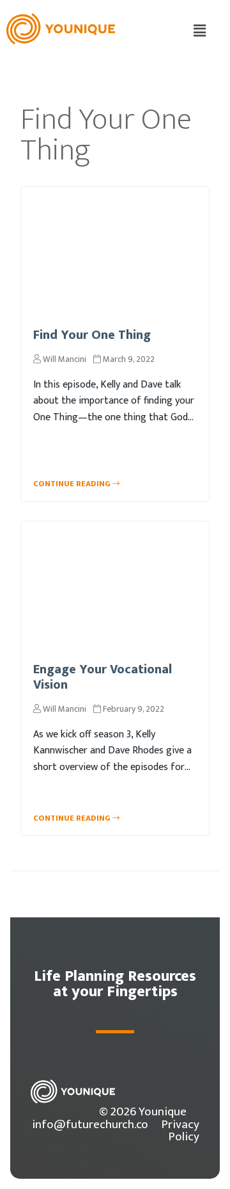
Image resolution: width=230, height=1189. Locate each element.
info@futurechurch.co (90, 1124)
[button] (200, 31)
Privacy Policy (180, 1130)
